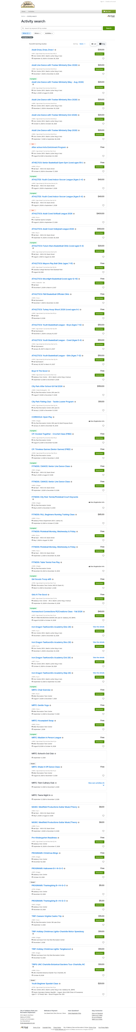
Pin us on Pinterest (97, 1017)
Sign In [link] (102, 1)
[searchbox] (61, 28)
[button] (93, 44)
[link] (43, 50)
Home (23, 16)
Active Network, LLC (60, 1029)
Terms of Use (92, 1027)
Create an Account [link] (111, 1)
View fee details (98, 627)
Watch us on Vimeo (97, 1019)
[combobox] (83, 44)
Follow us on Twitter (97, 1015)
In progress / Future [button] (27, 37)
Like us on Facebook (97, 1013)
